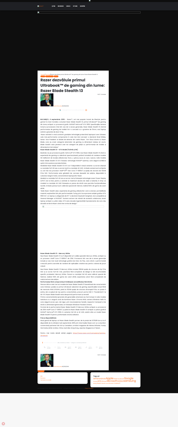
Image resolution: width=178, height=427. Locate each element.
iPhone (104, 381)
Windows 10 (111, 383)
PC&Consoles (49, 76)
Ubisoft (103, 383)
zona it (117, 383)
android (102, 378)
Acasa (42, 74)
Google (128, 378)
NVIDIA (120, 381)
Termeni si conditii (45, 380)
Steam (99, 383)
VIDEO (68, 6)
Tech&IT (56, 76)
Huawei (95, 381)
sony (95, 383)
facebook (121, 379)
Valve (107, 383)
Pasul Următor (89, 388)
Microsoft (112, 381)
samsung (129, 381)
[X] (0, 390)
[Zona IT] (40, 6)
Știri (53, 6)
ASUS (115, 379)
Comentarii (41, 371)
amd (95, 378)
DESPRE (82, 6)
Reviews (61, 6)
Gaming (47, 74)
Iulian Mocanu (58, 106)
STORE (75, 6)
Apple (109, 378)
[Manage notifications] (3, 423)
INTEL (100, 381)
